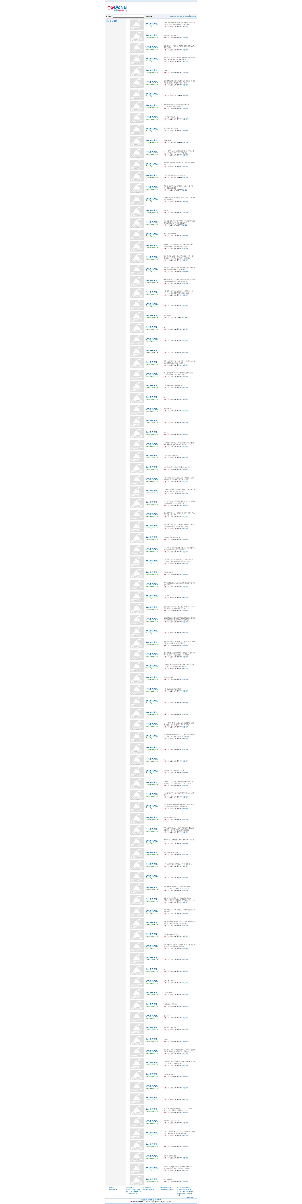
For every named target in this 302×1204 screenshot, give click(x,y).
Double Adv (190, 1197)
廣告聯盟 (111, 1187)
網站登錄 (151, 1200)
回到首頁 (144, 1200)
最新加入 (158, 1200)
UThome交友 (147, 1187)
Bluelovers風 (130, 1187)
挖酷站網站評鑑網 (165, 1187)
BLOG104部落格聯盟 (184, 1187)
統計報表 (185, 26)
